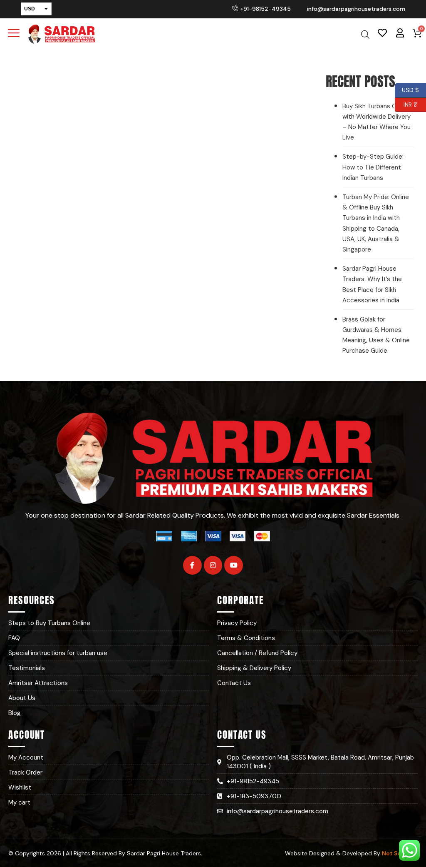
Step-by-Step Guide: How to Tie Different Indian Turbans (373, 167)
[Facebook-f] (192, 565)
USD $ (410, 89)
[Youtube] (233, 565)
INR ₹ (406, 103)
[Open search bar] (365, 34)
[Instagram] (213, 565)
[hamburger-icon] (13, 34)
